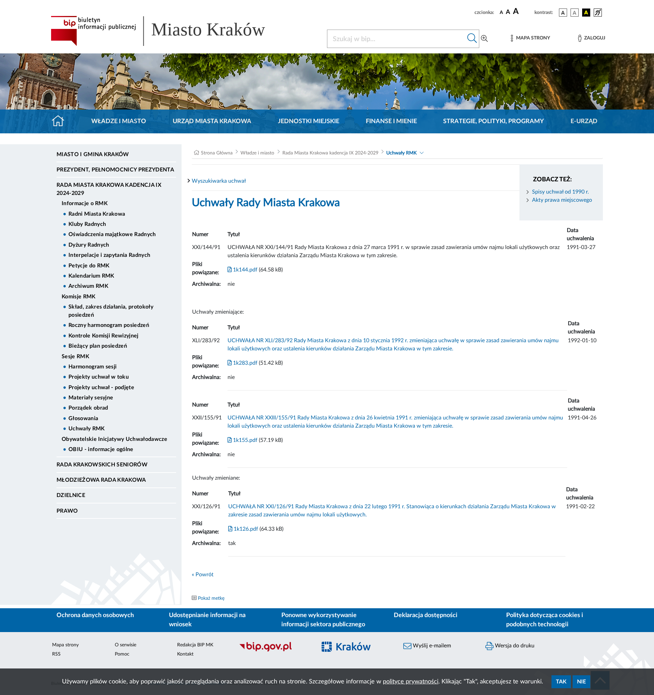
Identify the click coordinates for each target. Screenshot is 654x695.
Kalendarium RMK (91, 276)
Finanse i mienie (391, 121)
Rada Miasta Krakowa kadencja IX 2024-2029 (109, 189)
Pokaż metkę (211, 598)
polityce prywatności (410, 682)
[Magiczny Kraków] (356, 651)
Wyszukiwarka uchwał (219, 181)
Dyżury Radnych (88, 245)
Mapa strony (65, 645)
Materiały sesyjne (90, 397)
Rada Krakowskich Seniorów (102, 464)
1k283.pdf (245, 363)
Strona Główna (217, 153)
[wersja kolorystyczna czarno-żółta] (586, 12)
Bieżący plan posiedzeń (97, 346)
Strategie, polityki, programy (493, 121)
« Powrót (203, 574)
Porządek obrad (88, 408)
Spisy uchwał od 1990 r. (560, 192)
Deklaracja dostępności (425, 615)
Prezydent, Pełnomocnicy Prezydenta (115, 169)
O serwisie (125, 645)
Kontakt (185, 654)
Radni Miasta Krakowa (96, 214)
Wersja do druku (514, 645)
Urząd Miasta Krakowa (212, 121)
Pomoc (122, 654)
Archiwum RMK (88, 286)
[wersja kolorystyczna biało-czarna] (575, 12)
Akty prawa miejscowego (562, 200)
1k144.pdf (245, 269)
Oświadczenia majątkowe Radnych (112, 234)
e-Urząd (584, 121)
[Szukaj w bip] (472, 39)
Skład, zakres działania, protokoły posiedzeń (110, 311)
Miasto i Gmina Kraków (93, 154)
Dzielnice (71, 495)
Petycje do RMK (88, 265)
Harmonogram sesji (92, 366)
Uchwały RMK (86, 428)
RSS (56, 654)
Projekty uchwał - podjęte (101, 387)
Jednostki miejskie (308, 121)
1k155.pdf (245, 440)
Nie (581, 681)
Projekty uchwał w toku (98, 377)
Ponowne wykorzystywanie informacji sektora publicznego (323, 620)
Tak (561, 681)
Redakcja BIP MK (195, 645)
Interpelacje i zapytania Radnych (109, 255)
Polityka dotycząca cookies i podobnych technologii (544, 620)
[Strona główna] (61, 121)
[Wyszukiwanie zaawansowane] (484, 38)
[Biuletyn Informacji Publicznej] (274, 651)
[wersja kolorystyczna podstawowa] (563, 12)
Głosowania (83, 418)
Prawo (67, 511)
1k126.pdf (245, 529)
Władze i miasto (118, 121)
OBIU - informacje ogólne (101, 449)
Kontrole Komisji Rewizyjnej (103, 335)
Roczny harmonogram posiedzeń (108, 325)
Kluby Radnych (87, 224)
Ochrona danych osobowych (95, 615)
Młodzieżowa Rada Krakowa (101, 480)
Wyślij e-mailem (431, 645)
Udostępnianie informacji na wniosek (207, 620)
